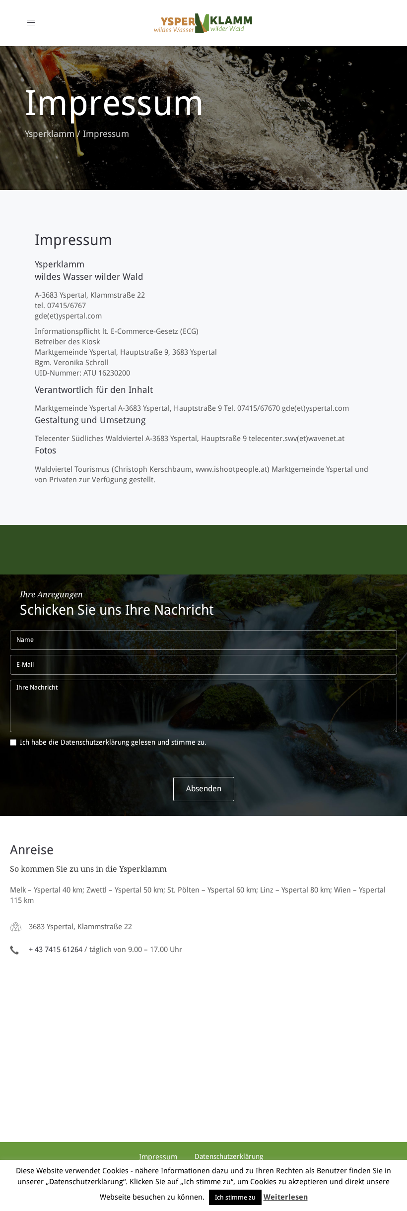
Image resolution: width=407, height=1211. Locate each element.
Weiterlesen (286, 1197)
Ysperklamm (49, 133)
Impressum (73, 240)
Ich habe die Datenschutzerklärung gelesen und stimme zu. (113, 742)
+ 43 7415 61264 (55, 949)
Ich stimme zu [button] (235, 1197)
